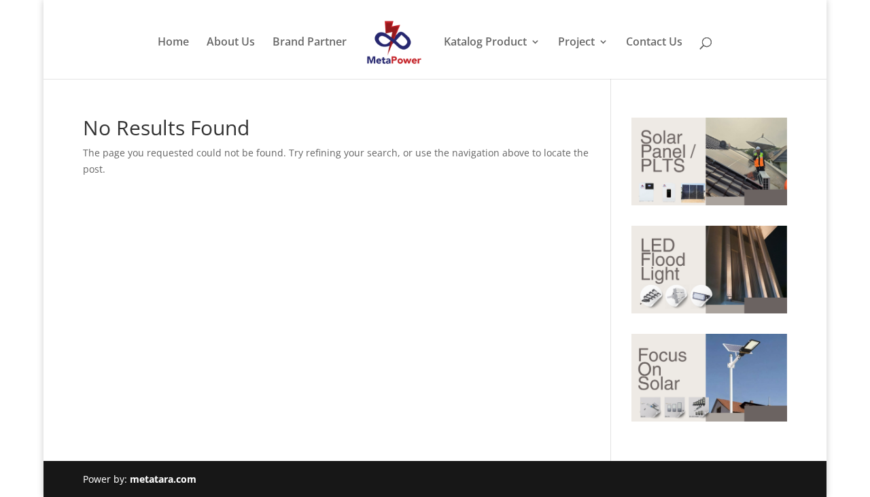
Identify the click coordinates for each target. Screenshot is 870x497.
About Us (231, 43)
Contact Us (654, 43)
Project (576, 43)
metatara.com (163, 479)
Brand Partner (310, 43)
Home (173, 43)
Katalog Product (485, 43)
